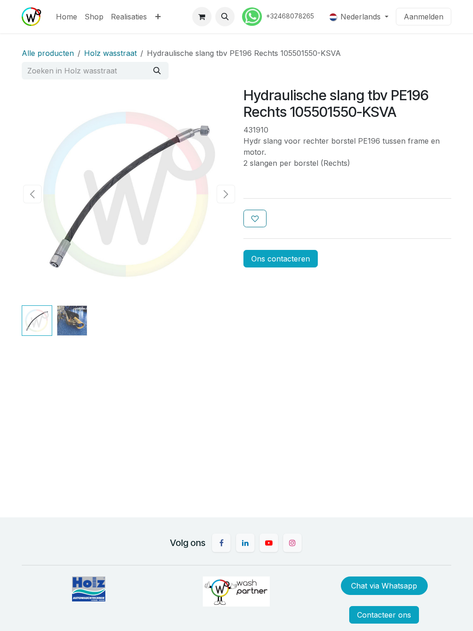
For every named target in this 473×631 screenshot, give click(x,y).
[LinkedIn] (245, 543)
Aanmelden (423, 16)
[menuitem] (66, 16)
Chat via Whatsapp (384, 585)
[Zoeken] (157, 70)
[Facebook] (221, 543)
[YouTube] (269, 543)
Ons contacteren (280, 258)
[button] (225, 16)
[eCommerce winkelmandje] (202, 16)
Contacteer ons (384, 614)
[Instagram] (292, 543)
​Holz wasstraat (110, 53)
